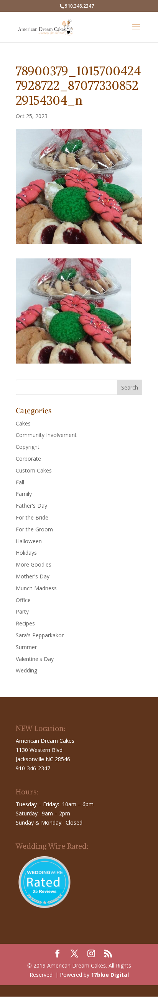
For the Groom (34, 529)
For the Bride (32, 517)
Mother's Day (32, 576)
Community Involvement (46, 434)
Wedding (26, 670)
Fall (20, 482)
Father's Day (31, 505)
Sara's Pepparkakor (40, 635)
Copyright (28, 446)
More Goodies (33, 564)
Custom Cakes (34, 470)
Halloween (29, 541)
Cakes (23, 423)
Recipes (25, 623)
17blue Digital (110, 974)
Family (24, 493)
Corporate (28, 458)
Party (22, 611)
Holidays (26, 552)
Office (23, 600)
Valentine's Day (35, 659)
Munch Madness (36, 588)
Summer (26, 647)
